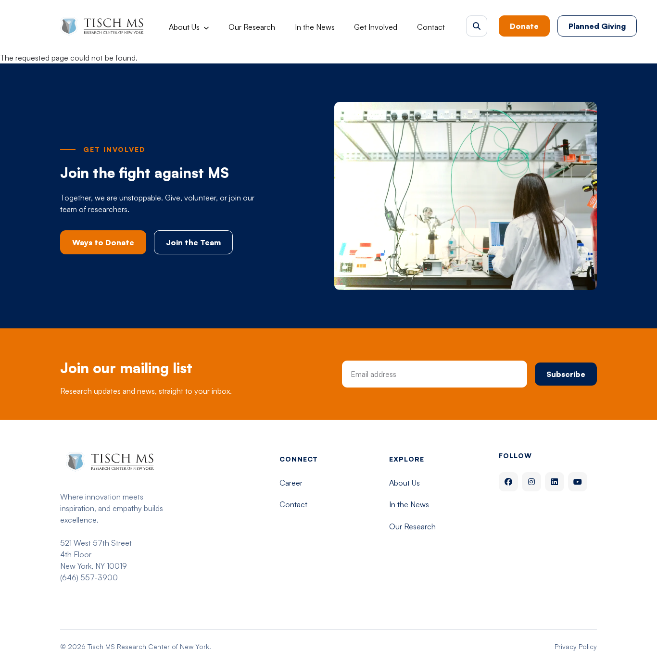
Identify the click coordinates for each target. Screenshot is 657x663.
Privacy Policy (576, 646)
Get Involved (375, 27)
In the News (315, 27)
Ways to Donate (103, 242)
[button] (476, 26)
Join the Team (193, 242)
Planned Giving (597, 26)
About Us (184, 27)
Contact (431, 27)
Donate (524, 26)
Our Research (251, 27)
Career (291, 483)
